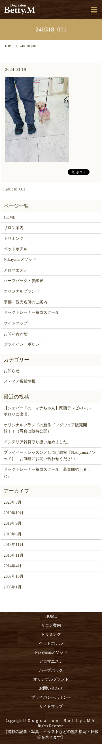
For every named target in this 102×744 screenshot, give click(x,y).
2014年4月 (13, 566)
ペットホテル (15, 249)
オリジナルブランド (21, 291)
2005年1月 (13, 587)
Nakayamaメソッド (20, 259)
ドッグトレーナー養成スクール (31, 312)
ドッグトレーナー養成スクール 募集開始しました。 (47, 472)
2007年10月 (14, 576)
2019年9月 (13, 523)
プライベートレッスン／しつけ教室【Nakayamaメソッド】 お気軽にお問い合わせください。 (50, 455)
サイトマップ (15, 323)
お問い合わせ (15, 334)
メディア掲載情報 (19, 381)
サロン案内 (14, 228)
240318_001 (15, 189)
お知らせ (12, 371)
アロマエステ (15, 270)
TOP (8, 46)
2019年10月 (14, 513)
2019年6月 (13, 534)
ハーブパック (51, 670)
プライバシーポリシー (23, 344)
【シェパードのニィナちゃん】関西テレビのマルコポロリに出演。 (49, 411)
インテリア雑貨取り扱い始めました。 (37, 442)
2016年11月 (14, 555)
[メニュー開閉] (94, 9)
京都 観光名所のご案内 (25, 302)
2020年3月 (13, 502)
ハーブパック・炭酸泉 (23, 281)
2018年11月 (14, 544)
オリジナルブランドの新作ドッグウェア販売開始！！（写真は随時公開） (45, 428)
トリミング (14, 238)
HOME (9, 217)
